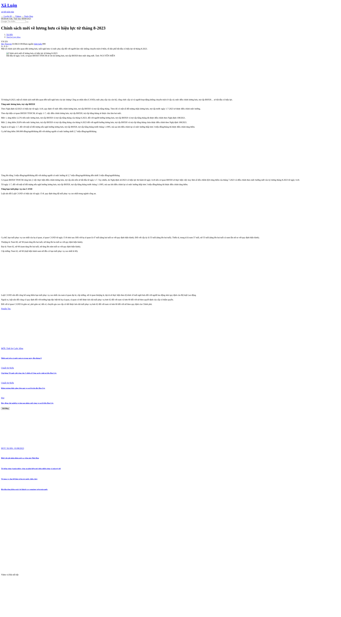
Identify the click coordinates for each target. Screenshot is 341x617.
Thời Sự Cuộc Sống (13, 37)
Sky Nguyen (6, 44)
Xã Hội (9, 34)
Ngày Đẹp (28, 16)
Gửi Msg (5, 408)
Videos (18, 16)
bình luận (38, 44)
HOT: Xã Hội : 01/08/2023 (12, 448)
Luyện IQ (7, 16)
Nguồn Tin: (6, 309)
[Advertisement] (81, 77)
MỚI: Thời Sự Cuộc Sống (12, 348)
